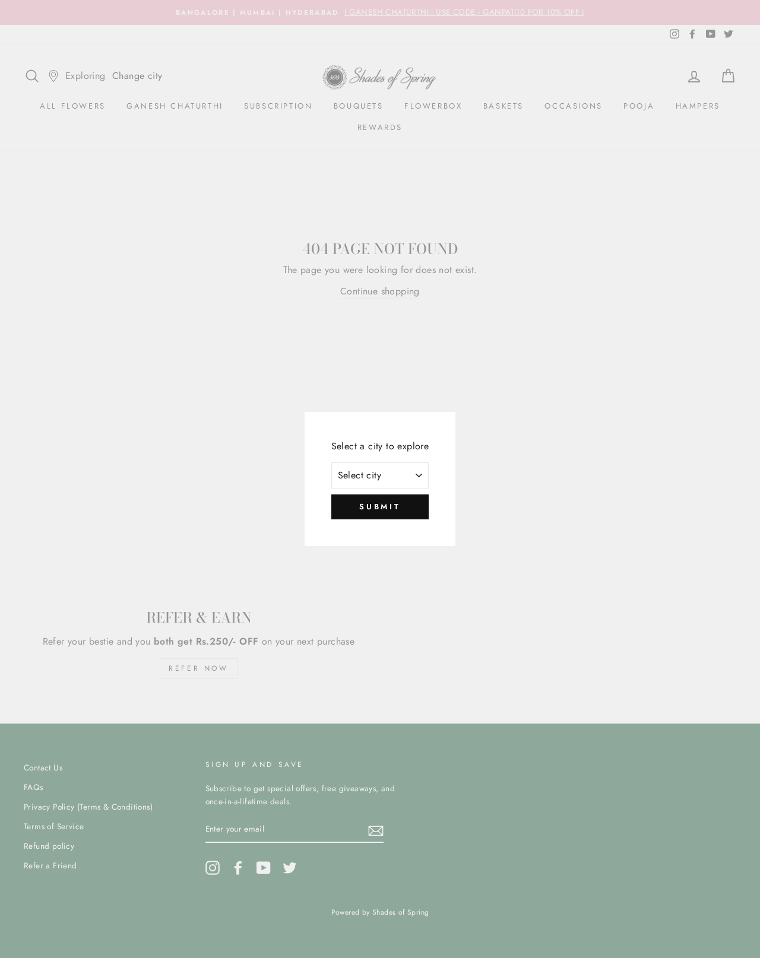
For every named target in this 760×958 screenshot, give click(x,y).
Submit (380, 506)
